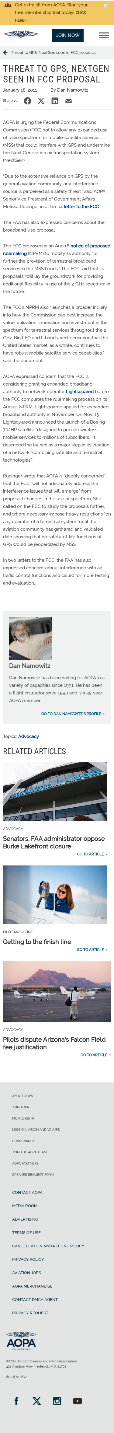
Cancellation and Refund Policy (48, 1246)
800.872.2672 (16, 1377)
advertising (25, 1219)
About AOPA (22, 1096)
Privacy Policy (28, 1259)
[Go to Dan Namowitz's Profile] (30, 658)
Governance (23, 1141)
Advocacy (28, 736)
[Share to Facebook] (27, 101)
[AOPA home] (21, 36)
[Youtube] (77, 1401)
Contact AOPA (27, 1192)
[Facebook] (16, 1401)
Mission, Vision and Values (36, 1130)
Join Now (68, 35)
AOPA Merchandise (32, 1286)
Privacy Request (30, 1313)
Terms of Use (26, 1232)
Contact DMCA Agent (35, 1299)
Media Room (24, 1206)
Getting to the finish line (37, 941)
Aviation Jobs (26, 1272)
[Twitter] (36, 1401)
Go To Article (90, 854)
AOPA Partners (25, 1164)
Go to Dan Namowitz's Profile (71, 714)
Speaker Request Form (33, 1175)
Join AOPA (20, 1107)
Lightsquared (80, 391)
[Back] (7, 52)
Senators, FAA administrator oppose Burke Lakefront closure (54, 842)
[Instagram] (57, 1401)
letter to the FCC (81, 206)
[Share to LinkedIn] (55, 101)
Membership (23, 1118)
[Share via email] (68, 101)
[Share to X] (41, 101)
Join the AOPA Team (29, 1152)
